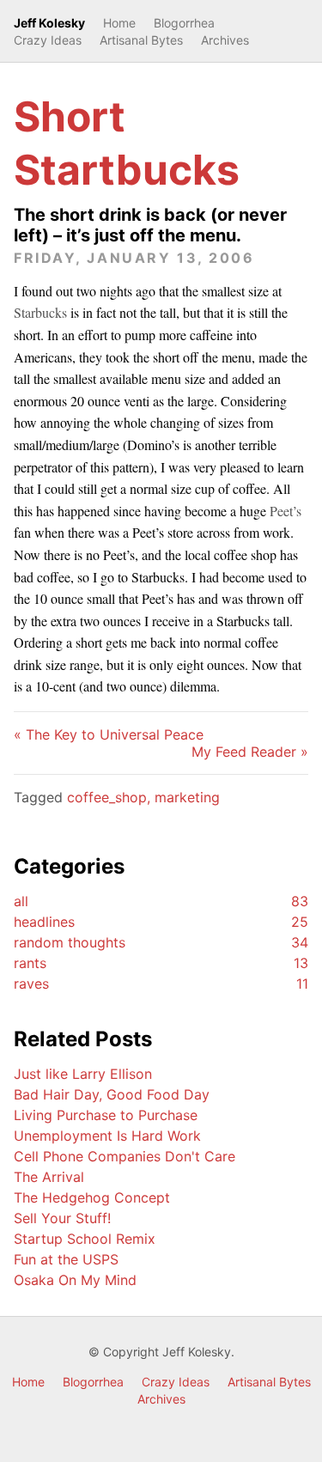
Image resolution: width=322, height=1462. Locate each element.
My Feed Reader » (249, 751)
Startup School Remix (84, 1238)
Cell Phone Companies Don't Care (124, 1156)
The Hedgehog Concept (92, 1197)
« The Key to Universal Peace (109, 734)
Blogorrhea (184, 22)
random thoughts (161, 942)
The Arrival (49, 1176)
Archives (225, 40)
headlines (161, 921)
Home (119, 22)
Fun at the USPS (66, 1259)
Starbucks (40, 312)
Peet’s (285, 511)
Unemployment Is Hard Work (107, 1135)
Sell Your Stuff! (62, 1218)
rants (161, 963)
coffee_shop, (111, 797)
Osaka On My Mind (75, 1279)
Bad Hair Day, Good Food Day (112, 1094)
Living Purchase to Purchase (105, 1115)
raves (161, 983)
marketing (187, 797)
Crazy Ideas (48, 40)
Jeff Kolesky (49, 22)
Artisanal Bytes (141, 40)
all (161, 901)
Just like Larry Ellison (83, 1073)
